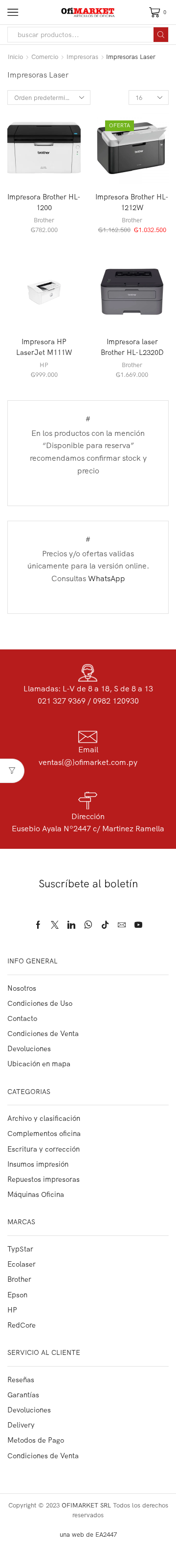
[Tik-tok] (105, 925)
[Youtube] (138, 925)
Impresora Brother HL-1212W (132, 202)
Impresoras (82, 56)
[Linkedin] (71, 925)
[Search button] (161, 34)
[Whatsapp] (88, 925)
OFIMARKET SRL (86, 1505)
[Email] (122, 925)
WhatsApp (106, 578)
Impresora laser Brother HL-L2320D (132, 347)
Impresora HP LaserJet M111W (44, 347)
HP (44, 365)
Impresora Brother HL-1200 (44, 202)
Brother (44, 220)
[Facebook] (38, 925)
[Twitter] (55, 925)
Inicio (15, 56)
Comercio (44, 56)
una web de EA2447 (88, 1534)
